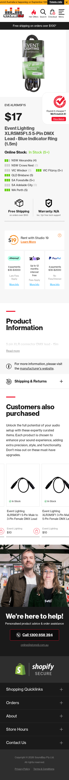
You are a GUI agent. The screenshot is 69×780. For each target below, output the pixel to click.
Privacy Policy (22, 768)
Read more (13, 350)
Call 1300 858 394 (37, 635)
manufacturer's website (36, 368)
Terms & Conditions (43, 768)
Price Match (58, 119)
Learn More (28, 242)
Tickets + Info (55, 2)
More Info (14, 284)
